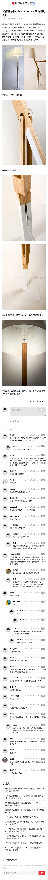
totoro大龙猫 (14, 696)
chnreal (13, 489)
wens (12, 455)
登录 (18, 421)
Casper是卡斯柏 (15, 554)
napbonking (14, 516)
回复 (43, 435)
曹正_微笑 (13, 648)
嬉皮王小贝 (14, 498)
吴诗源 (4, 18)
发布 (41, 410)
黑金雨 (12, 435)
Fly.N (12, 480)
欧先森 (12, 759)
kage (15, 446)
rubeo (12, 592)
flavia (12, 714)
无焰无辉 (16, 628)
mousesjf (13, 507)
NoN (14, 543)
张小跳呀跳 (14, 525)
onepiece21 (14, 678)
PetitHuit (16, 601)
